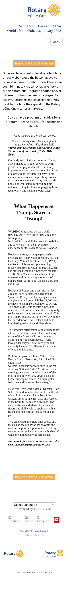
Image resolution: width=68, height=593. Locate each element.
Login (50, 573)
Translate (45, 509)
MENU (56, 42)
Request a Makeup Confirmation (34, 63)
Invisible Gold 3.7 (31, 573)
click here (35, 122)
